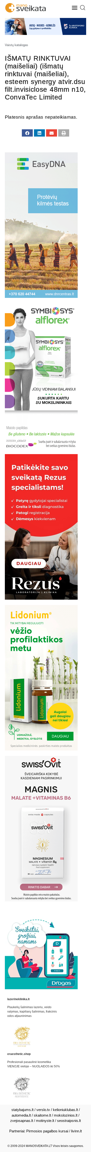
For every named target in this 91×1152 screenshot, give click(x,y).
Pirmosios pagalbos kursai (47, 1131)
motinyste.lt (45, 1121)
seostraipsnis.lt (69, 1121)
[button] (74, 7)
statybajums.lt (22, 1110)
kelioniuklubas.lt (65, 1110)
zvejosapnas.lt (21, 1121)
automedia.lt (21, 1115)
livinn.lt (76, 1131)
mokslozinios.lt (65, 1115)
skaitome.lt (42, 1115)
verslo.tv (43, 1110)
